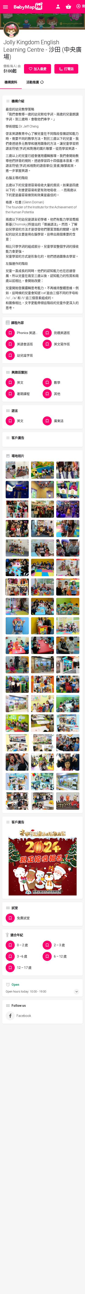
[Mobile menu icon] (5, 6)
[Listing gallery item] (17, 470)
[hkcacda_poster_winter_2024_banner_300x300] (43, 861)
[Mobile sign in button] (58, 6)
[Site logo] (27, 6)
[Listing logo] (11, 29)
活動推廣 (32, 82)
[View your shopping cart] (68, 6)
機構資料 (11, 82)
